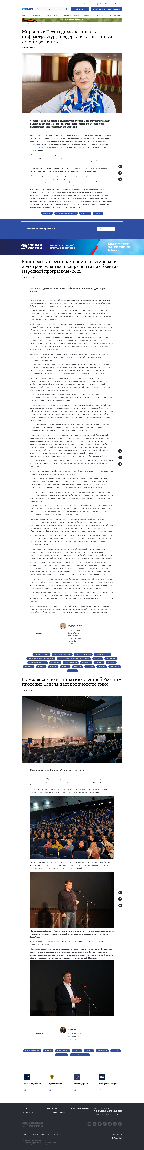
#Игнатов (90, 666)
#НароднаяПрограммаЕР (37, 662)
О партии (25, 15)
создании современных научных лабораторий (48, 147)
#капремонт (55, 662)
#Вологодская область (83, 654)
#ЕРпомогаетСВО (62, 1050)
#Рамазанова (114, 666)
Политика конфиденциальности (32, 1140)
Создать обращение (106, 229)
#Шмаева (65, 666)
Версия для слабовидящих (114, 3)
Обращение (79, 9)
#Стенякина (86, 662)
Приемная (87, 15)
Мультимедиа (100, 15)
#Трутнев (41, 666)
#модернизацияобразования (66, 213)
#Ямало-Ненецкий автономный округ (41, 658)
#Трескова (72, 671)
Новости (43, 23)
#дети (98, 213)
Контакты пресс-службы (56, 1112)
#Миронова (47, 213)
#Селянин (111, 662)
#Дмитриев (28, 666)
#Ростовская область (41, 654)
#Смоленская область (32, 1050)
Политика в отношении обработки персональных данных (39, 1142)
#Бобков (53, 666)
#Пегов (89, 1050)
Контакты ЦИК (29, 1112)
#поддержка (85, 213)
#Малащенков (102, 1050)
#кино (116, 1050)
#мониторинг (110, 658)
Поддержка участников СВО (72, 19)
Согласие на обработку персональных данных (36, 1144)
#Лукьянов (77, 666)
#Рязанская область (102, 654)
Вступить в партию (115, 15)
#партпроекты (61, 1055)
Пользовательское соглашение (31, 1139)
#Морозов (99, 662)
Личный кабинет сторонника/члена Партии (106, 9)
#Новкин (102, 666)
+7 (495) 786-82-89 (108, 1111)
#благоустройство (71, 662)
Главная (24, 23)
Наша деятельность (52, 15)
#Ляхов (77, 1050)
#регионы (97, 658)
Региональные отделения (71, 15)
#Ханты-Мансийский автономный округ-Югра (74, 658)
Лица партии (37, 15)
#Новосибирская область (62, 654)
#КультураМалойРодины (80, 1055)
